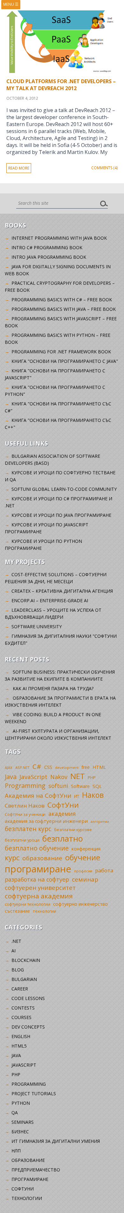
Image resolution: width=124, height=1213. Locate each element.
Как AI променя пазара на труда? (53, 688)
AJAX (8, 767)
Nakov (58, 777)
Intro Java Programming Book (48, 257)
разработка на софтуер (37, 879)
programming (28, 1084)
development (67, 767)
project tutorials (33, 1093)
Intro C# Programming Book (46, 247)
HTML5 (19, 1046)
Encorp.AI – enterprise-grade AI (49, 600)
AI (13, 951)
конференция (86, 849)
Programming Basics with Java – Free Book (63, 309)
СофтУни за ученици (25, 814)
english (20, 1036)
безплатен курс (28, 828)
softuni (58, 786)
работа (104, 870)
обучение (82, 857)
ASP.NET (22, 767)
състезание (17, 911)
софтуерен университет (40, 887)
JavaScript (33, 777)
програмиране (38, 869)
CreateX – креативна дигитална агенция (62, 591)
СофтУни (63, 805)
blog (17, 970)
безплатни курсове (73, 829)
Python (20, 1103)
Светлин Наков (25, 805)
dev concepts (28, 1027)
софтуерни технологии (27, 904)
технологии (44, 911)
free (85, 767)
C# (36, 766)
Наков (93, 795)
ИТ (76, 796)
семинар (85, 879)
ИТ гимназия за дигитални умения (55, 1141)
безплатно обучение (37, 848)
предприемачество (35, 1170)
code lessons (28, 998)
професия (83, 871)
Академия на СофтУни (38, 795)
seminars (22, 1122)
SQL (97, 786)
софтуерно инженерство (80, 904)
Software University (36, 626)
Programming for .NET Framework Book (61, 352)
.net (16, 941)
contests (23, 1008)
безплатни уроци (22, 840)
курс (12, 857)
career (19, 989)
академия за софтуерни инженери (46, 821)
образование (42, 858)
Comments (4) (104, 167)
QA (14, 1113)
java (16, 1055)
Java (11, 776)
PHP (92, 777)
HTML (99, 767)
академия (62, 813)
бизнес (20, 1132)
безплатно (62, 838)
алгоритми (100, 821)
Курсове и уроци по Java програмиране (61, 515)
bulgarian (24, 979)
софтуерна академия (39, 895)
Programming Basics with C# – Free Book (61, 300)
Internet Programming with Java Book (59, 238)
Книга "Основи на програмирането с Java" (64, 361)
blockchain (25, 960)
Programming (25, 785)
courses (21, 1017)
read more (18, 168)
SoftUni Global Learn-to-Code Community (64, 489)
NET (77, 776)
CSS (48, 767)
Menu (10, 4)
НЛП (16, 1151)
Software (80, 786)
